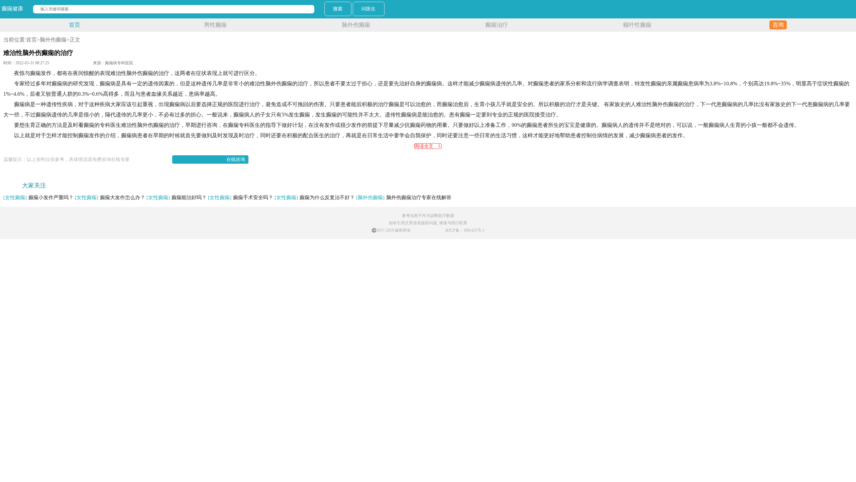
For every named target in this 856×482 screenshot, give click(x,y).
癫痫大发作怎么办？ (110, 197)
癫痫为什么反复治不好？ (315, 197)
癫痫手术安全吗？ (240, 197)
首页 (74, 25)
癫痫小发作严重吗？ (38, 197)
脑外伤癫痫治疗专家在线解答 (403, 197)
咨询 (778, 25)
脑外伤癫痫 (356, 25)
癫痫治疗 (496, 25)
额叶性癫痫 (637, 25)
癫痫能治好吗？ (176, 197)
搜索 (337, 8)
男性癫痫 (215, 25)
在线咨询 (235, 159)
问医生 (368, 8)
